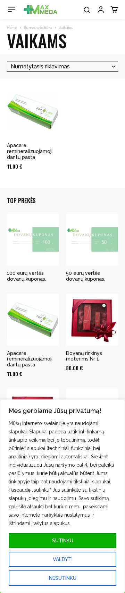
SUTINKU (62, 540)
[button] (86, 9)
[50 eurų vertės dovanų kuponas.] (92, 239)
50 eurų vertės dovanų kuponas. (85, 276)
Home (12, 27)
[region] (62, 496)
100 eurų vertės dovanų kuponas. (26, 276)
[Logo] (40, 9)
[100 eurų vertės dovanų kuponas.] (33, 239)
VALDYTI (63, 559)
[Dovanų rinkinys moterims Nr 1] (92, 320)
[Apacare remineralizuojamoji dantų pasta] (33, 112)
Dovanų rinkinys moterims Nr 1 (84, 356)
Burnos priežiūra (38, 27)
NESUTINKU (62, 578)
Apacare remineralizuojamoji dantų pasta (29, 151)
